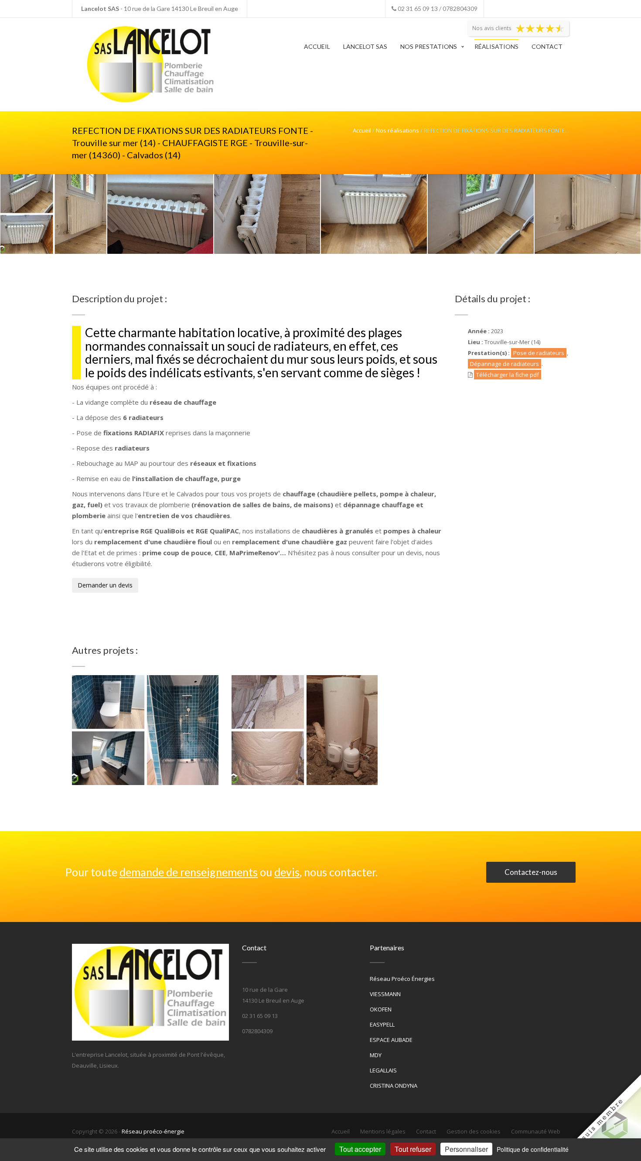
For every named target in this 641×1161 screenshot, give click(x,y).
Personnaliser (466, 1149)
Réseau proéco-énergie (153, 1131)
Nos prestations (428, 46)
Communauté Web (535, 1131)
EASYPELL (382, 1024)
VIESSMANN (385, 994)
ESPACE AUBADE (391, 1040)
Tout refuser (413, 1149)
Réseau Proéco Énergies (402, 979)
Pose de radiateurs (538, 353)
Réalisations (496, 46)
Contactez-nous (531, 872)
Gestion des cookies (474, 1131)
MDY (376, 1055)
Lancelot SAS (365, 46)
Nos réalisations (397, 130)
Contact (547, 46)
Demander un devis (105, 585)
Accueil (317, 46)
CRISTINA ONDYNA (393, 1085)
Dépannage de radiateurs (504, 364)
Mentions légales (383, 1131)
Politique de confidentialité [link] (533, 1149)
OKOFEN (381, 1009)
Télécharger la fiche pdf (507, 375)
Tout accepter (360, 1149)
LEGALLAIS (383, 1070)
